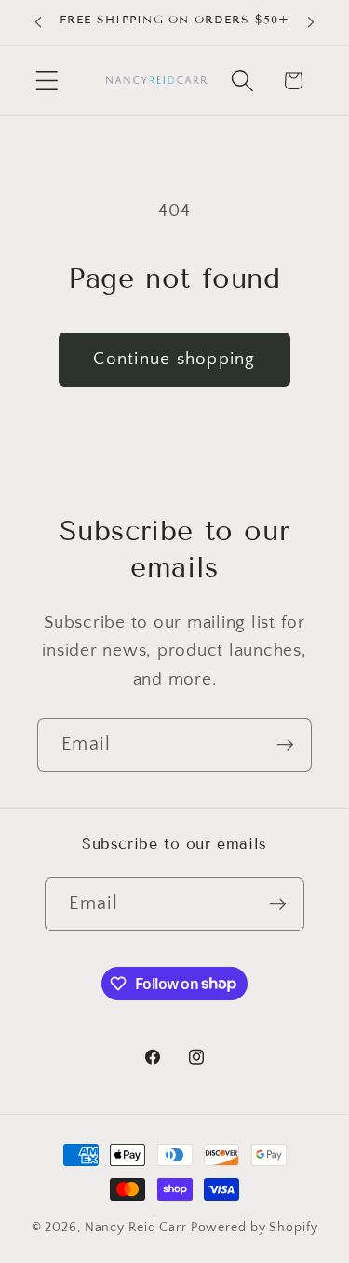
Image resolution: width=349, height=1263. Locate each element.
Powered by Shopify (254, 1227)
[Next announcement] (310, 22)
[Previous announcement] (38, 22)
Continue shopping (174, 359)
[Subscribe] (285, 745)
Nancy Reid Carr (136, 1227)
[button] (47, 80)
